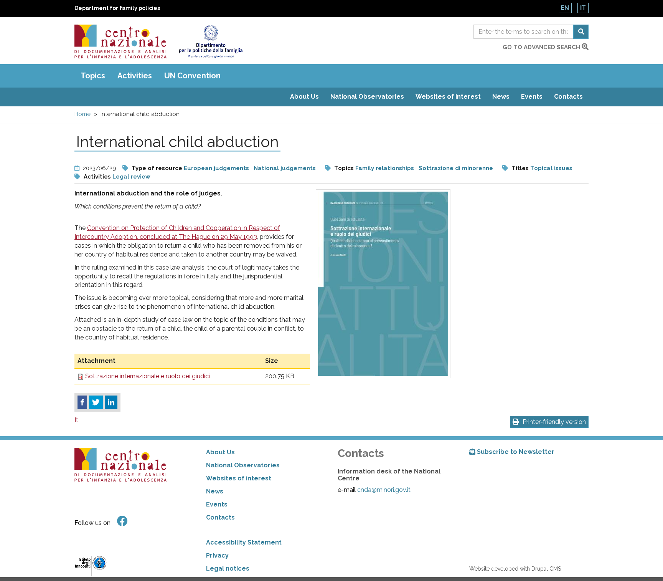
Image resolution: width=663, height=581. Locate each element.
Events (532, 96)
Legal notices (227, 568)
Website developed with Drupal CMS (515, 569)
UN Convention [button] (192, 75)
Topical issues (551, 168)
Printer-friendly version (554, 421)
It (583, 8)
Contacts (568, 96)
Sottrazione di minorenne (456, 168)
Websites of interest (448, 96)
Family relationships (384, 168)
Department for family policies (117, 8)
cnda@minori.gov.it (384, 489)
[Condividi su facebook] (82, 402)
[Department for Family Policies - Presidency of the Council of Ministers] (210, 41)
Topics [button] (93, 75)
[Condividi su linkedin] (111, 402)
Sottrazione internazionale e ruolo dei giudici (147, 376)
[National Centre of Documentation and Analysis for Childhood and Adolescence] (120, 41)
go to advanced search (542, 47)
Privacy (217, 555)
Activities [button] (134, 75)
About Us (304, 96)
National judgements (285, 168)
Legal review (131, 176)
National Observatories (367, 96)
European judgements (216, 168)
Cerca (581, 32)
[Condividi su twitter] (96, 402)
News (501, 96)
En (565, 8)
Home (82, 114)
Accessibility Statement (244, 542)
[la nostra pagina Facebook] (122, 521)
